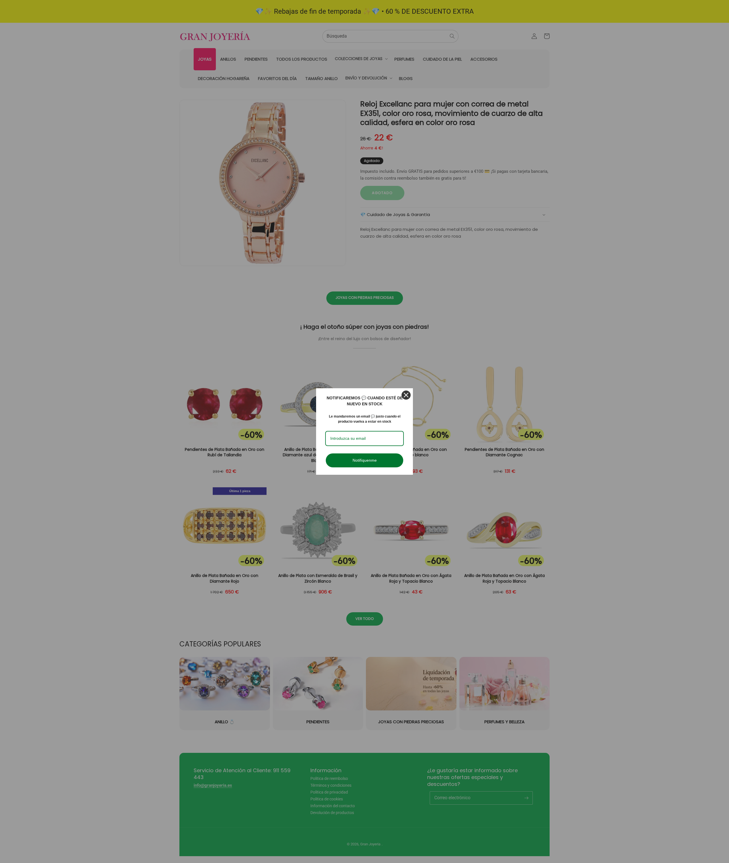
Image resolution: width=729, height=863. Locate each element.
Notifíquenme (365, 460)
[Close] (406, 395)
